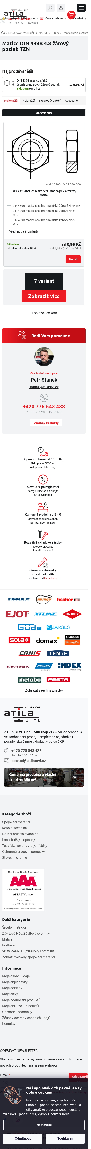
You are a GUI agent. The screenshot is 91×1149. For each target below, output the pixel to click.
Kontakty (8, 1024)
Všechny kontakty (46, 423)
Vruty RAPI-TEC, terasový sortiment (28, 951)
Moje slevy (10, 994)
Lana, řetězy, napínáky (18, 840)
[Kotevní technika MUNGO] (44, 599)
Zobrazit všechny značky (44, 690)
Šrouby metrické (14, 927)
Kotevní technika (14, 828)
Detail (73, 259)
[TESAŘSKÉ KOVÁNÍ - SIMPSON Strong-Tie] (72, 640)
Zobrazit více (44, 296)
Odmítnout (23, 1139)
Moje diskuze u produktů (20, 1006)
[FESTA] (58, 679)
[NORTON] (44, 666)
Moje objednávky (15, 982)
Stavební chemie (14, 858)
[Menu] (81, 8)
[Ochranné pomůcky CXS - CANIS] (29, 653)
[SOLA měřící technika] (19, 640)
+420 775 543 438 (44, 406)
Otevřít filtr (44, 113)
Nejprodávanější (49, 100)
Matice (7, 939)
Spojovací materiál (16, 822)
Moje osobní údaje (16, 976)
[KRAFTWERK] (18, 666)
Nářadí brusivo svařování (20, 834)
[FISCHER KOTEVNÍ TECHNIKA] (68, 599)
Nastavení (44, 1125)
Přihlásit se (82, 1078)
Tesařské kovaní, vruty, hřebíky (24, 846)
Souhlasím (65, 1139)
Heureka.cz (51, 578)
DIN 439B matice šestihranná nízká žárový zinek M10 (43, 212)
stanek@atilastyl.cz (44, 387)
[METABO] (29, 680)
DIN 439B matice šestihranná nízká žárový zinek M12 (43, 222)
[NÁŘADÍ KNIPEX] (72, 614)
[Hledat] (50, 8)
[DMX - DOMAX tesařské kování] (47, 640)
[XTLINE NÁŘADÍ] (45, 614)
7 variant (44, 281)
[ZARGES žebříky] (58, 627)
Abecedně (71, 100)
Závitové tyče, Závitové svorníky (26, 933)
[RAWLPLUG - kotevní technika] (19, 599)
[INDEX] (69, 667)
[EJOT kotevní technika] (17, 614)
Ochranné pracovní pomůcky (23, 852)
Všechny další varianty (24, 231)
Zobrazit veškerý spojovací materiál (28, 957)
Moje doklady (12, 988)
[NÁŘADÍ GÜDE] (29, 627)
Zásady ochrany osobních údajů (26, 1018)
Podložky (9, 945)
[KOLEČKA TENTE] (58, 653)
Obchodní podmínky (17, 1012)
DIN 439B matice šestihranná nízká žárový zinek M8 (46, 205)
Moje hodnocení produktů (21, 1000)
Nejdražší (28, 100)
